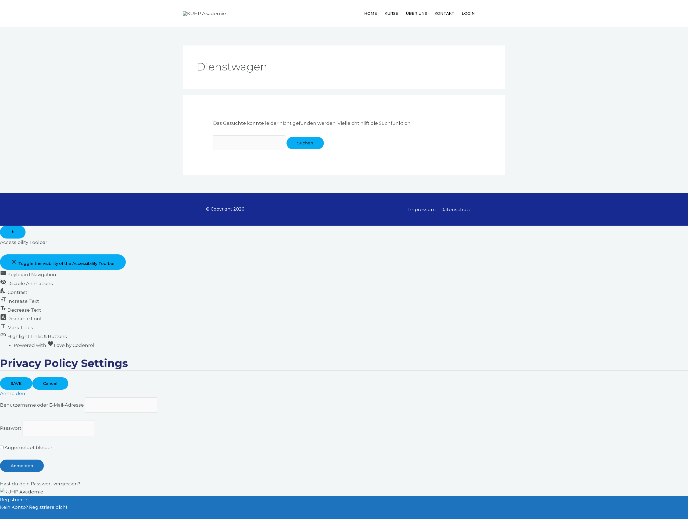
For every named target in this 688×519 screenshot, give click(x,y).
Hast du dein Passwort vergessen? (40, 483)
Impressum (422, 209)
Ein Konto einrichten (24, 515)
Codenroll (84, 345)
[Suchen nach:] (249, 142)
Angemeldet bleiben (28, 447)
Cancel (50, 383)
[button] (502, 13)
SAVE (16, 383)
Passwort (11, 428)
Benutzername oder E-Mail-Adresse (42, 405)
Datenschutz (455, 209)
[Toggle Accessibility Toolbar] (13, 232)
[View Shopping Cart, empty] (489, 13)
